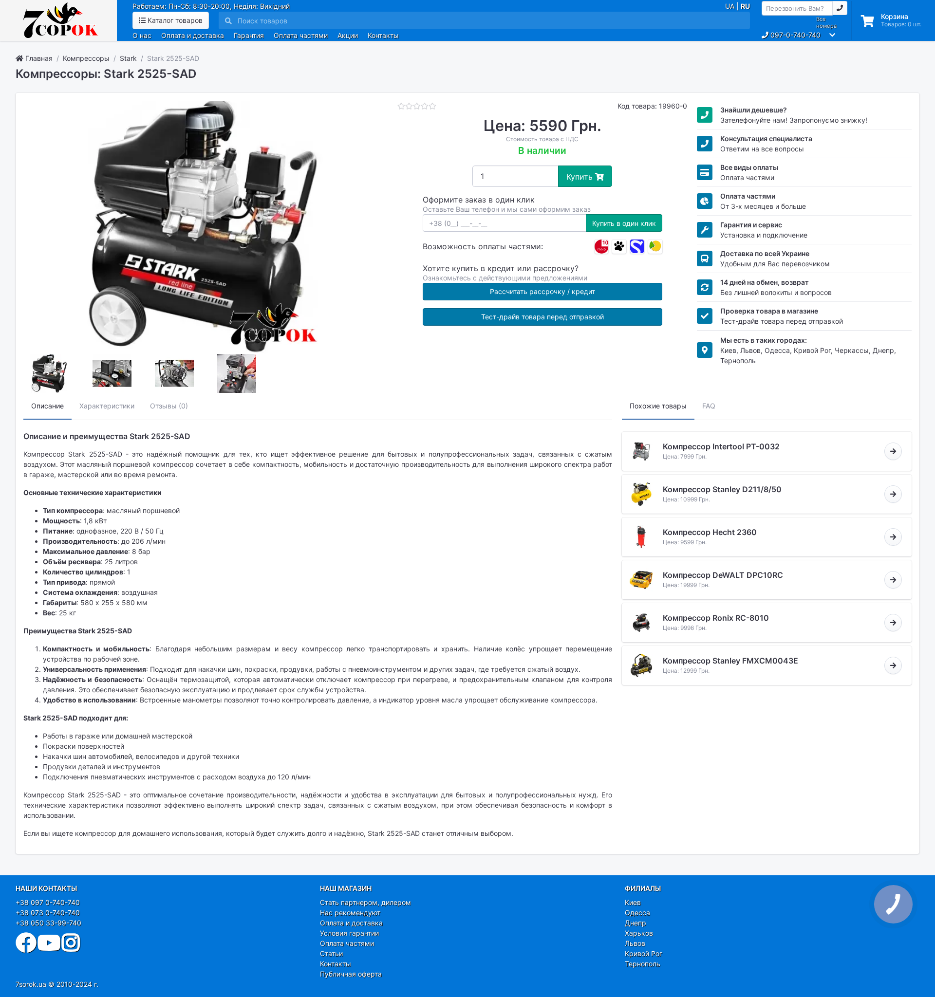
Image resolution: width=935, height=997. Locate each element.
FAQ (708, 406)
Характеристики (106, 406)
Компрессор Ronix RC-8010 (716, 618)
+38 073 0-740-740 (48, 912)
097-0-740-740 (794, 35)
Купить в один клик (624, 223)
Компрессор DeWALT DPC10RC (723, 575)
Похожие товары (658, 406)
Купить (580, 177)
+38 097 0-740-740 (48, 902)
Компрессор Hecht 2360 (710, 532)
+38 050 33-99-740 (48, 923)
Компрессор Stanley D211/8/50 (722, 489)
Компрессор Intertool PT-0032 (721, 446)
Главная (38, 58)
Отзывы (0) (169, 406)
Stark (128, 58)
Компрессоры (86, 58)
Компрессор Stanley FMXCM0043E (730, 660)
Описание (47, 406)
